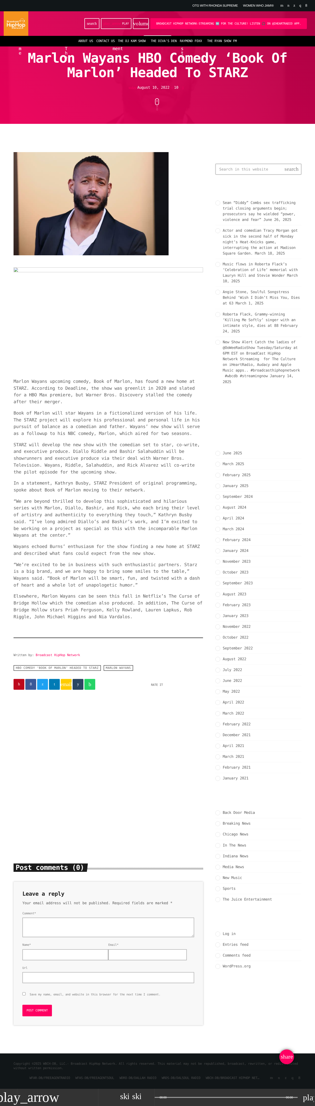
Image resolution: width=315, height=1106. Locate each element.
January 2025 (235, 486)
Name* (26, 945)
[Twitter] (294, 5)
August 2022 (234, 659)
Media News (233, 867)
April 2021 (233, 746)
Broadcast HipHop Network (58, 655)
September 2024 (238, 496)
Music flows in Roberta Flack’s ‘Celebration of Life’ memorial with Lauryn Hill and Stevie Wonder (260, 270)
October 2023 (235, 572)
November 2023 (237, 561)
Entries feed (235, 944)
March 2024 (233, 529)
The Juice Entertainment (247, 899)
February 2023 (237, 605)
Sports (229, 888)
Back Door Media (132, 788)
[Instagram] (300, 5)
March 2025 (233, 464)
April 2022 (233, 702)
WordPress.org (237, 966)
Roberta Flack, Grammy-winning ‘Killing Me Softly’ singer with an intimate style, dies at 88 (259, 320)
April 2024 (233, 518)
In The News (234, 845)
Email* (113, 945)
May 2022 (231, 691)
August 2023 (234, 594)
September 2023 (238, 583)
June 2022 (232, 680)
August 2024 (234, 507)
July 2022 (232, 670)
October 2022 (235, 637)
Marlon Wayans (118, 668)
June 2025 (232, 453)
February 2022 (237, 724)
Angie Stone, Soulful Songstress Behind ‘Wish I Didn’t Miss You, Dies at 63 (261, 297)
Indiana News (235, 856)
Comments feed (237, 955)
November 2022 (237, 626)
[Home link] (16, 23)
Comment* (29, 913)
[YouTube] (282, 5)
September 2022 (238, 648)
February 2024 (237, 540)
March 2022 (233, 713)
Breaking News (32, 788)
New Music (232, 878)
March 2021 (233, 756)
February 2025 (237, 475)
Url (25, 968)
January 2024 (235, 550)
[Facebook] (306, 5)
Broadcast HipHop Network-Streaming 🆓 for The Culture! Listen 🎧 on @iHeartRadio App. (228, 23)
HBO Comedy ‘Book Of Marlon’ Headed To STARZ (57, 668)
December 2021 (237, 735)
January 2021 (235, 778)
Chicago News (235, 834)
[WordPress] (288, 5)
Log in (229, 934)
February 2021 (237, 767)
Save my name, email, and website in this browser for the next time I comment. (95, 994)
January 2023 (235, 616)
